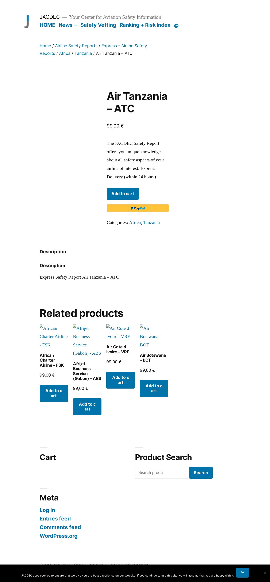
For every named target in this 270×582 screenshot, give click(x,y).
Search (201, 472)
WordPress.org (59, 536)
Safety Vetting (98, 25)
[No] (265, 573)
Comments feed (60, 527)
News (66, 25)
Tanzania (83, 53)
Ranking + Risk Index (145, 25)
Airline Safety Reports (76, 45)
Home (45, 45)
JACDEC (50, 17)
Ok (242, 572)
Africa (64, 53)
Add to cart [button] (53, 393)
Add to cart (122, 193)
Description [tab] (53, 251)
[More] (176, 25)
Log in (47, 510)
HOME (47, 25)
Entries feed (55, 518)
